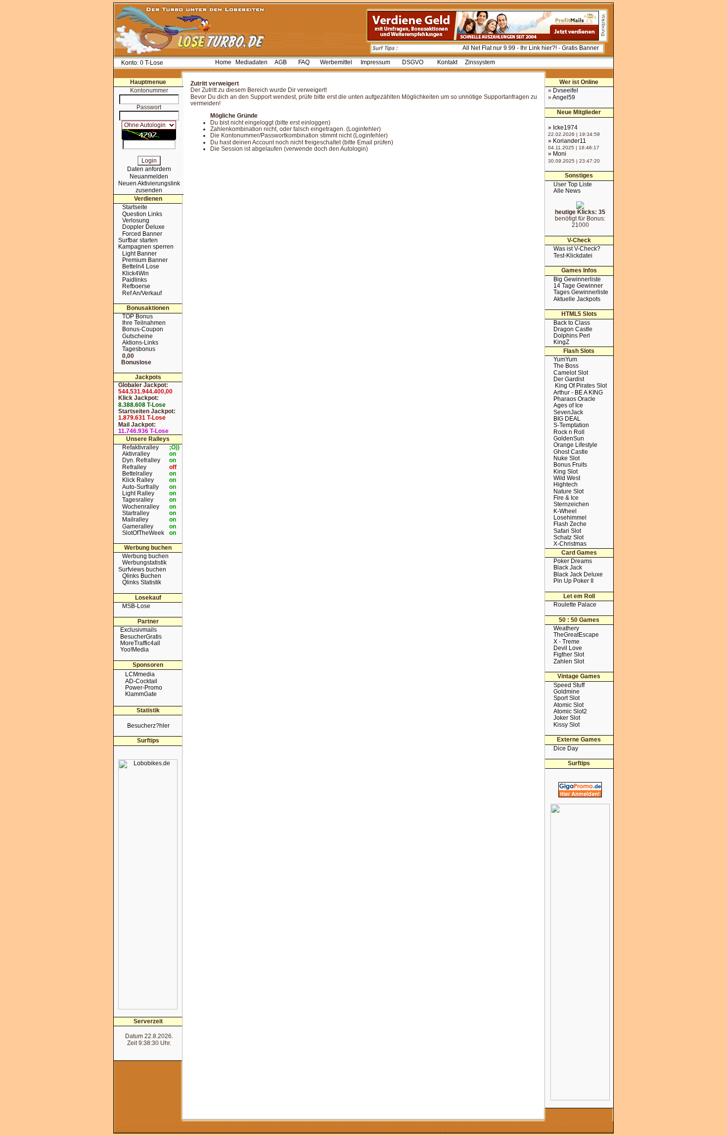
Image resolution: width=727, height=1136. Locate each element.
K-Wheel (565, 511)
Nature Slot (568, 491)
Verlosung (135, 220)
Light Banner (139, 253)
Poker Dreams (572, 561)
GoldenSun (568, 438)
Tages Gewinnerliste (580, 292)
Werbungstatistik (144, 562)
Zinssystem (480, 62)
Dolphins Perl (571, 335)
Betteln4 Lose (140, 266)
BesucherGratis (141, 636)
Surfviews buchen (142, 569)
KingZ (561, 342)
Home (223, 62)
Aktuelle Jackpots (576, 299)
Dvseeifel (565, 90)
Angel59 (563, 97)
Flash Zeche (570, 524)
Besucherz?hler (148, 725)
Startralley (135, 513)
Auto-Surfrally (140, 486)
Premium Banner (145, 260)
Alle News (567, 190)
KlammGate (141, 694)
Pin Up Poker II (573, 580)
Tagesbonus (138, 349)
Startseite (134, 207)
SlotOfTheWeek (143, 532)
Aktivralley (136, 453)
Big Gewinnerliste (577, 279)
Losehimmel (570, 517)
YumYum (565, 359)
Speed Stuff (569, 685)
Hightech (565, 484)
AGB (280, 62)
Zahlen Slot (568, 661)
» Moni (557, 153)
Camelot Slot (570, 372)
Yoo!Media (134, 649)
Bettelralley (137, 473)
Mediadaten (251, 62)
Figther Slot (568, 654)
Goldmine (566, 691)
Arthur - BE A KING (578, 392)
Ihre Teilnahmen (144, 322)
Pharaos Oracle (574, 398)
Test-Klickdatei (572, 255)
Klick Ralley (138, 480)
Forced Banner (142, 233)
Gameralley (137, 526)
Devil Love (567, 648)
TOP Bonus (137, 316)
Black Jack (567, 567)
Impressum (375, 62)
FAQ (304, 62)
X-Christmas (570, 543)
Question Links (142, 214)
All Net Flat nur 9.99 (488, 47)
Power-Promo (143, 687)
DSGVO (412, 62)
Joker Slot (566, 717)
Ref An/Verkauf (142, 293)
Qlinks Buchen (141, 575)
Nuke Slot (566, 458)
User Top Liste (572, 184)
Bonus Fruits (570, 464)
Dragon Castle (572, 329)
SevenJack (568, 412)
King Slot (565, 471)
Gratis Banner (580, 47)
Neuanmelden (149, 176)
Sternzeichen (571, 504)
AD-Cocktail (141, 681)
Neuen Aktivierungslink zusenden (149, 186)
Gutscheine (137, 336)
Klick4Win (135, 273)
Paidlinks (134, 279)
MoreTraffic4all (140, 643)
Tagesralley (137, 499)
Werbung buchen (145, 556)
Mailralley (135, 519)
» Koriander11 (567, 140)
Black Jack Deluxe (578, 574)
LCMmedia (140, 674)
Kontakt (447, 62)
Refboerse (136, 286)
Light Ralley (138, 493)
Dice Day (565, 748)
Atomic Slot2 (570, 711)
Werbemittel (336, 62)
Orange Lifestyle (575, 444)
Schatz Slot (568, 537)
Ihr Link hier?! (538, 47)
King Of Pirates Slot (580, 385)
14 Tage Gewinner (578, 285)
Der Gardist (568, 379)
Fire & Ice (566, 497)
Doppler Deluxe (143, 226)
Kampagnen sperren (146, 246)
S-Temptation (571, 425)
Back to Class (571, 322)
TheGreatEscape (576, 634)
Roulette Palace (574, 604)
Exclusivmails (138, 629)
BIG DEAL (567, 418)
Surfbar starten (138, 240)
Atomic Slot (568, 704)
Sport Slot (566, 698)
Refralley (134, 467)
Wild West (566, 478)
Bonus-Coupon (142, 329)
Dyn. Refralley (141, 460)
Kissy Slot (566, 724)
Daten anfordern (149, 169)
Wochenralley (140, 506)
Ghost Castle (570, 451)
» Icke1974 (563, 127)
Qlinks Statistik (141, 582)
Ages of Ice (568, 405)
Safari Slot (567, 530)
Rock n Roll (569, 432)
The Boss (566, 365)
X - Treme (566, 641)
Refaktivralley (140, 447)
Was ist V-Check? (576, 248)
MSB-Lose (136, 606)
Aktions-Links (140, 342)
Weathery (566, 628)
